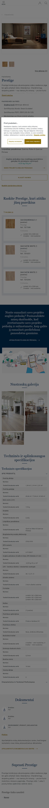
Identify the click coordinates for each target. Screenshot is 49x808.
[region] (24, 132)
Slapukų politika (39, 135)
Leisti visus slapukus (33, 141)
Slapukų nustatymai (15, 141)
